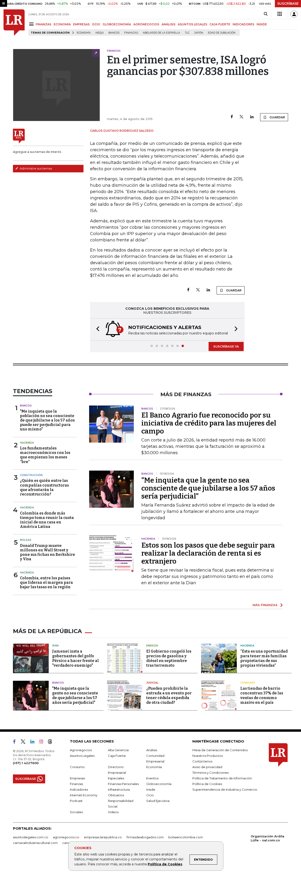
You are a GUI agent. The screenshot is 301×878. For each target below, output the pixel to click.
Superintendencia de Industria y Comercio (224, 789)
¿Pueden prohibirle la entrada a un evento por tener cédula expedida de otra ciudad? (169, 695)
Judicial (152, 682)
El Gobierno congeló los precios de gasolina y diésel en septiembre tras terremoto (168, 658)
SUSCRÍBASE (288, 3)
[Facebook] (232, 117)
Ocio (150, 795)
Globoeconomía (158, 784)
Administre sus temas (35, 168)
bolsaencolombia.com (185, 837)
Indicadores (79, 789)
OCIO (96, 24)
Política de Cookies (165, 864)
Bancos (113, 32)
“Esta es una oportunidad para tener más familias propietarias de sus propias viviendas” (264, 658)
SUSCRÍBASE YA (226, 346)
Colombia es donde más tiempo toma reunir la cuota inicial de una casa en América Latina (47, 520)
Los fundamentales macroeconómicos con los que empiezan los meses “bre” (45, 455)
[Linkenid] (34, 742)
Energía (152, 645)
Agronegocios (81, 750)
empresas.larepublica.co (103, 837)
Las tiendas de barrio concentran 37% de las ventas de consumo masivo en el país (261, 695)
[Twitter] (241, 117)
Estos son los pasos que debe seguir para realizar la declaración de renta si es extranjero (208, 553)
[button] (96, 329)
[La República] (14, 22)
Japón (198, 32)
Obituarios (116, 795)
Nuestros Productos (207, 756)
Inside (150, 789)
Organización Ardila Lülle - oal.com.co (267, 838)
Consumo (247, 682)
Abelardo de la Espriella (161, 32)
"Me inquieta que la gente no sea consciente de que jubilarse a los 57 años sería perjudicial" (208, 488)
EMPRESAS (81, 24)
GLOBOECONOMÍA (117, 24)
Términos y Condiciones (210, 772)
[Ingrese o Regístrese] (293, 14)
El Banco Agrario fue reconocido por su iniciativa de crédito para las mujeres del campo (208, 423)
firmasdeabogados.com (145, 837)
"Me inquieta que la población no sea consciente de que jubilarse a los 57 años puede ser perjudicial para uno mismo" (47, 420)
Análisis (151, 750)
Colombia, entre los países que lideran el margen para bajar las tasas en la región (46, 582)
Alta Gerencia (118, 750)
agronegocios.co (66, 837)
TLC (187, 32)
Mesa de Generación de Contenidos (220, 750)
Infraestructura (119, 789)
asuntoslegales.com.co (30, 837)
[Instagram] (43, 742)
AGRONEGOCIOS (146, 24)
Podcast (76, 801)
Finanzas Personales (123, 784)
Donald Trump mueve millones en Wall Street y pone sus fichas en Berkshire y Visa (47, 552)
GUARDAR (277, 117)
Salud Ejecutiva (158, 801)
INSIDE (262, 24)
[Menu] (32, 24)
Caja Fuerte (117, 756)
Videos (113, 812)
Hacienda (27, 442)
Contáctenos (202, 761)
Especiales (116, 778)
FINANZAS (43, 24)
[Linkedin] (251, 117)
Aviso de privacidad (207, 767)
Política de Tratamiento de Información (222, 778)
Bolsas (25, 539)
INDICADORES (243, 24)
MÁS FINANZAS (265, 605)
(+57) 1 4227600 (26, 763)
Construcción (31, 475)
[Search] (265, 14)
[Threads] (52, 742)
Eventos (152, 778)
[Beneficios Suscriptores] (279, 14)
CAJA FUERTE (220, 24)
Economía (84, 32)
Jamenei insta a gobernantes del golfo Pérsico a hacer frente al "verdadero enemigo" (75, 658)
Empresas (77, 778)
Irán (55, 645)
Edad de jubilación (221, 32)
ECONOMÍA (62, 24)
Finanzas (131, 32)
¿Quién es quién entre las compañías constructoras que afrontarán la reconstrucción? (44, 487)
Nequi (99, 32)
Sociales (76, 812)
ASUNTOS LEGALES (192, 24)
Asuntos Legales (82, 756)
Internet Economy (83, 795)
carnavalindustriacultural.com (35, 843)
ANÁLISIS (168, 24)
